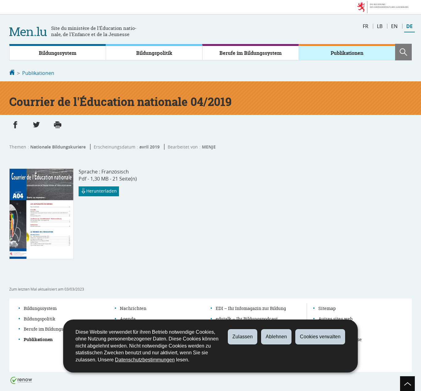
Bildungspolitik (154, 53)
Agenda (128, 319)
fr (365, 26)
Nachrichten (133, 308)
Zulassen (242, 336)
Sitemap (327, 308)
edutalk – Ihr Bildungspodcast (247, 319)
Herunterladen (101, 191)
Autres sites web (335, 319)
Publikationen (347, 53)
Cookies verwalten (320, 336)
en (394, 26)
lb (379, 26)
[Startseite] (12, 73)
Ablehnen (276, 336)
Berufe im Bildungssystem (250, 53)
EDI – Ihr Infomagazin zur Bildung (251, 308)
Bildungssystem (57, 53)
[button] (403, 52)
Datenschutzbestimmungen (145, 359)
